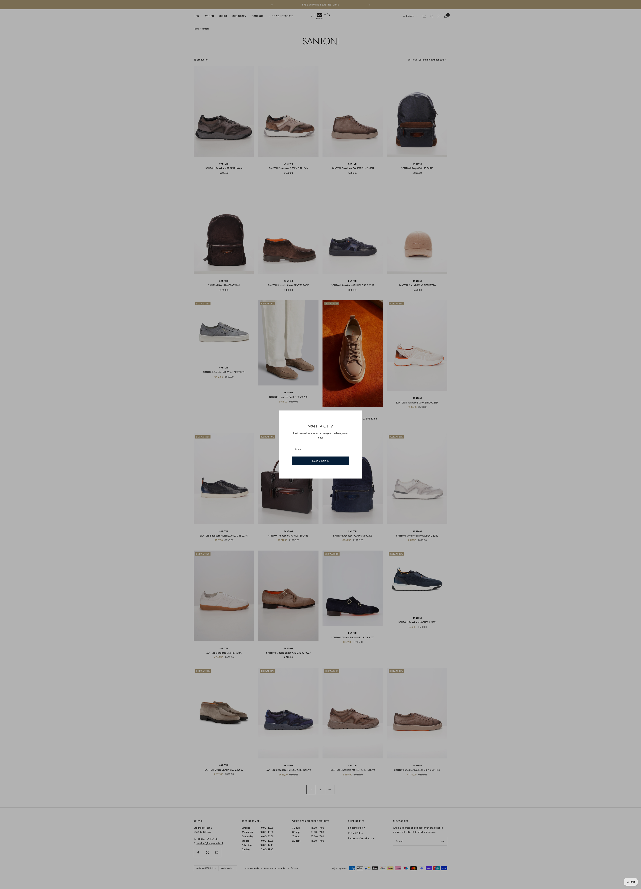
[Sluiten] (357, 415)
